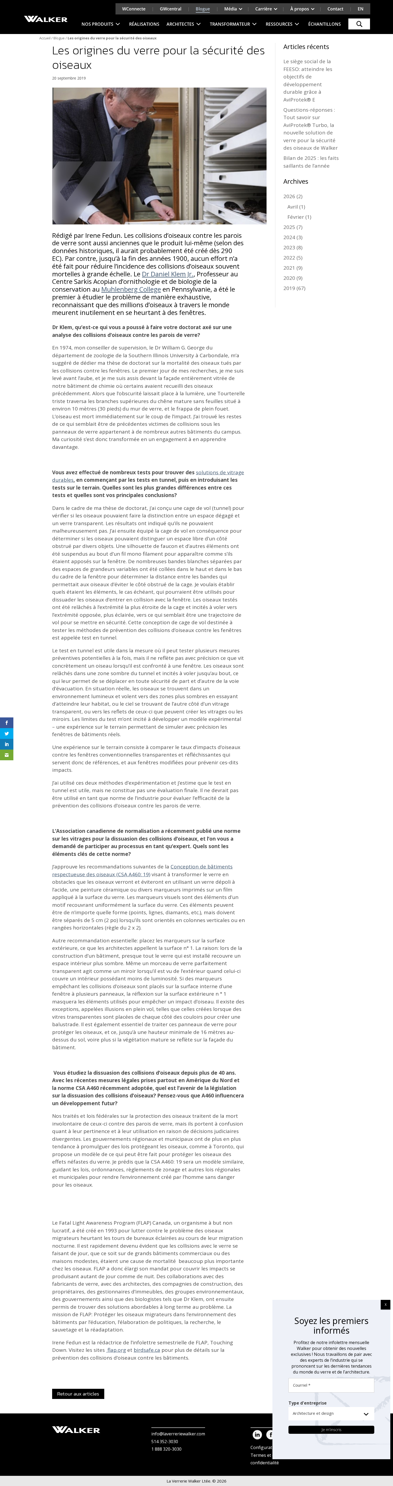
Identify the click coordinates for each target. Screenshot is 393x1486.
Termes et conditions (272, 1455)
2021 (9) (292, 267)
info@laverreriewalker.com (178, 1434)
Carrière (263, 9)
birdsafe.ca (147, 1349)
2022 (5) (292, 257)
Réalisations (144, 24)
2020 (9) (292, 277)
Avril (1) (296, 206)
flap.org (116, 1349)
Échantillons (324, 24)
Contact (335, 9)
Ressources (279, 24)
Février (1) (299, 216)
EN (361, 9)
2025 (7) (292, 227)
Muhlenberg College (131, 289)
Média (230, 9)
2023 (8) (292, 247)
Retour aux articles (78, 1394)
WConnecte (133, 9)
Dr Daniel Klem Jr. (168, 273)
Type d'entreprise (307, 1403)
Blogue (203, 9)
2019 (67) (294, 288)
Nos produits (97, 24)
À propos (299, 9)
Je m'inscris (331, 1429)
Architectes (180, 24)
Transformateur (230, 24)
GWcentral (170, 9)
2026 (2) (292, 196)
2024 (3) (292, 237)
